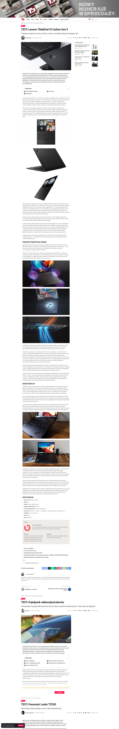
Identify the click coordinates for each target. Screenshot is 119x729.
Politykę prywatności (10, 726)
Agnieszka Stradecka (29, 712)
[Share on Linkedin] (79, 38)
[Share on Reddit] (81, 38)
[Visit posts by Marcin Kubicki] (23, 38)
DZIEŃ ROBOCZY (28, 93)
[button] (21, 725)
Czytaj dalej (59, 692)
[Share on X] (75, 38)
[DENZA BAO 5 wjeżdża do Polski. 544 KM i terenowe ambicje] (95, 52)
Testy (23, 25)
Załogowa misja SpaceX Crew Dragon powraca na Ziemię (36, 557)
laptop (27, 562)
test (37, 562)
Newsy (76, 48)
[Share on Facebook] (73, 38)
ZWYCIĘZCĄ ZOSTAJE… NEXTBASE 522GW (56, 663)
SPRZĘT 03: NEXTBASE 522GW (31, 665)
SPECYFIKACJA (51, 91)
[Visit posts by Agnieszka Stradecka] (23, 713)
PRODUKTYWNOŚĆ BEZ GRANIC (31, 91)
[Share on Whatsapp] (77, 38)
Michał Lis (27, 610)
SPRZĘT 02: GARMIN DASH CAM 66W (32, 663)
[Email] (85, 38)
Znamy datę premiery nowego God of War (33, 552)
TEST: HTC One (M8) (28, 548)
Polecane (34, 562)
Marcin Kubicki (28, 37)
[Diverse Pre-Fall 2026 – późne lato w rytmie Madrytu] (95, 64)
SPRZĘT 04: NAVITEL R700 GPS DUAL (56, 660)
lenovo (30, 562)
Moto (79, 53)
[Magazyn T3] (23, 19)
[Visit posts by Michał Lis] (23, 610)
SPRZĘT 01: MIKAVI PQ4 (30, 660)
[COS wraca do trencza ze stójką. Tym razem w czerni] (95, 58)
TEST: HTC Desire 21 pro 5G (30, 550)
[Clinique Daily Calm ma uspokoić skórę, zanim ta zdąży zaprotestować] (95, 46)
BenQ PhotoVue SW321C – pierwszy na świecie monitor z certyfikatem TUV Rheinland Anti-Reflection (46, 555)
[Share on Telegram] (83, 38)
